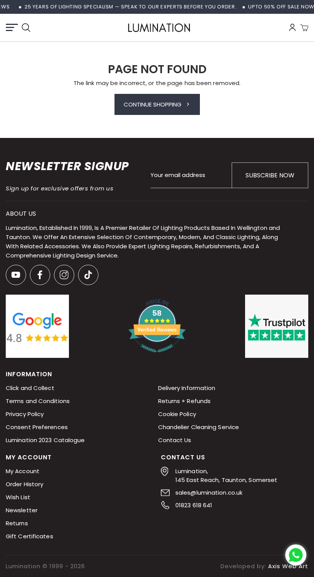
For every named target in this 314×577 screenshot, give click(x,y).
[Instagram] (64, 275)
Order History (24, 484)
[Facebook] (40, 275)
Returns (17, 524)
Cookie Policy (177, 414)
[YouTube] (16, 275)
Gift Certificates (29, 537)
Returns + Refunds (184, 401)
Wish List (18, 497)
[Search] (26, 27)
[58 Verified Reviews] (157, 356)
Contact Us (174, 440)
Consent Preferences (37, 427)
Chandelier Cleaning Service (198, 427)
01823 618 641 (193, 506)
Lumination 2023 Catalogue (45, 440)
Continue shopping (153, 104)
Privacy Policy (25, 414)
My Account (22, 471)
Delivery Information (187, 388)
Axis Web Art (288, 566)
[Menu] (12, 27)
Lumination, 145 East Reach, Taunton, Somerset (226, 475)
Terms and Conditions (38, 401)
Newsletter (22, 511)
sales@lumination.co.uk (208, 493)
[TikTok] (88, 275)
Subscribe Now (269, 175)
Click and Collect (30, 388)
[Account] (292, 27)
